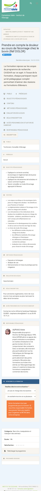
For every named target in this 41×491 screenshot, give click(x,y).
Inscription (11, 135)
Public (9, 94)
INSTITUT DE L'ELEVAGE (10, 486)
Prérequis (22, 94)
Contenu (10, 103)
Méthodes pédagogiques (17, 108)
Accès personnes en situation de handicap (19, 124)
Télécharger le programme (16, 451)
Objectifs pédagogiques (16, 98)
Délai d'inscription (14, 118)
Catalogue (6, 29)
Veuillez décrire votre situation (16, 387)
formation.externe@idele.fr (25, 489)
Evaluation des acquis (15, 113)
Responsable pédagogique (17, 130)
